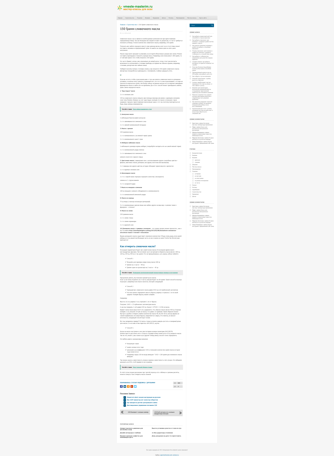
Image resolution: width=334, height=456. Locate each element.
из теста (197, 183)
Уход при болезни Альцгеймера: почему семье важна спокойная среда (201, 68)
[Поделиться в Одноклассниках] (128, 386)
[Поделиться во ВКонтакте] (125, 386)
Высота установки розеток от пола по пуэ (166, 428)
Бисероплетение (197, 153)
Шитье (164, 18)
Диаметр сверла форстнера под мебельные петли (202, 134)
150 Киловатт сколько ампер (138, 412)
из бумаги (198, 174)
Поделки (139, 18)
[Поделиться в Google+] (131, 386)
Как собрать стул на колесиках (201, 76)
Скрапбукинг (196, 189)
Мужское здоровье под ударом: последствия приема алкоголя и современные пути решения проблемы (202, 97)
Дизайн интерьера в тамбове (130, 433)
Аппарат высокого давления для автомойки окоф (131, 429)
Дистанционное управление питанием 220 (142, 405)
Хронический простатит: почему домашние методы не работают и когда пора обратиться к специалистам (202, 111)
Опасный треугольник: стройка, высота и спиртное (201, 79)
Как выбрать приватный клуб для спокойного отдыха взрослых (202, 37)
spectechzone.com (166, 455)
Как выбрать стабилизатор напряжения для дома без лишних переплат (202, 57)
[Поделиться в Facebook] (121, 386)
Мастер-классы (191, 18)
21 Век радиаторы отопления (162, 433)
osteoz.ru (176, 455)
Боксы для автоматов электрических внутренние (200, 128)
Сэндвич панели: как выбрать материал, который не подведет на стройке (203, 63)
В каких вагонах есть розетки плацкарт (203, 138)
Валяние (194, 155)
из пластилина (199, 178)
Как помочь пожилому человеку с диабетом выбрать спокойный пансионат (202, 47)
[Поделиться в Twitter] (135, 386)
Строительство (129, 18)
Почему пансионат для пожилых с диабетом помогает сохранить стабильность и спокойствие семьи (202, 52)
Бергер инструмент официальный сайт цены (203, 142)
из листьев (198, 176)
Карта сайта (203, 18)
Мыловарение (180, 18)
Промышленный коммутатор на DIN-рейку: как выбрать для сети (202, 73)
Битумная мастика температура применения (202, 124)
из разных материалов (201, 180)
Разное (194, 185)
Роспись (171, 18)
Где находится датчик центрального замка (142, 403)
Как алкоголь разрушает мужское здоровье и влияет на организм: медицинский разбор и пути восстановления (202, 104)
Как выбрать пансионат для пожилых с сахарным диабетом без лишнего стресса (203, 41)
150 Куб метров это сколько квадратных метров (164, 413)
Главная (120, 18)
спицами (197, 162)
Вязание (147, 18)
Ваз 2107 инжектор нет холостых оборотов (142, 400)
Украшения (156, 18)
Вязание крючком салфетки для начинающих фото (131, 436)
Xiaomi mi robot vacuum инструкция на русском (143, 397)
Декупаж (195, 164)
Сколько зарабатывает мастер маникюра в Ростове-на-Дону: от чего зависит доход (202, 83)
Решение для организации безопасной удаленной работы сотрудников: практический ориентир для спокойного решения (202, 90)
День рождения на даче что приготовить (166, 436)
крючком (197, 160)
